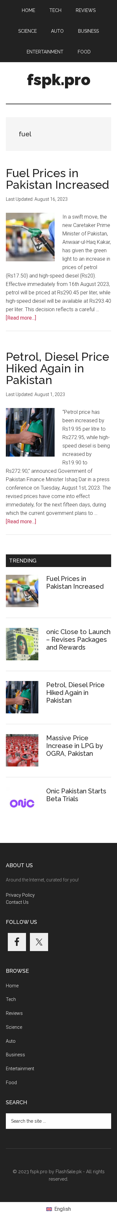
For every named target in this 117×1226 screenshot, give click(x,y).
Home (12, 985)
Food (11, 1082)
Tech (11, 999)
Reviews (14, 1013)
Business (15, 1054)
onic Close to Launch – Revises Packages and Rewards (78, 639)
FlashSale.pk (69, 1171)
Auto (11, 1041)
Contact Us (17, 902)
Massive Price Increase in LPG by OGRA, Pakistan (74, 745)
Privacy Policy (20, 895)
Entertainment (20, 1068)
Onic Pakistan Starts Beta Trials (76, 795)
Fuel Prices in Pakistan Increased (57, 178)
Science (14, 1027)
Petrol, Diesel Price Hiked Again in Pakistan (57, 368)
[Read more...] (21, 318)
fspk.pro (58, 80)
